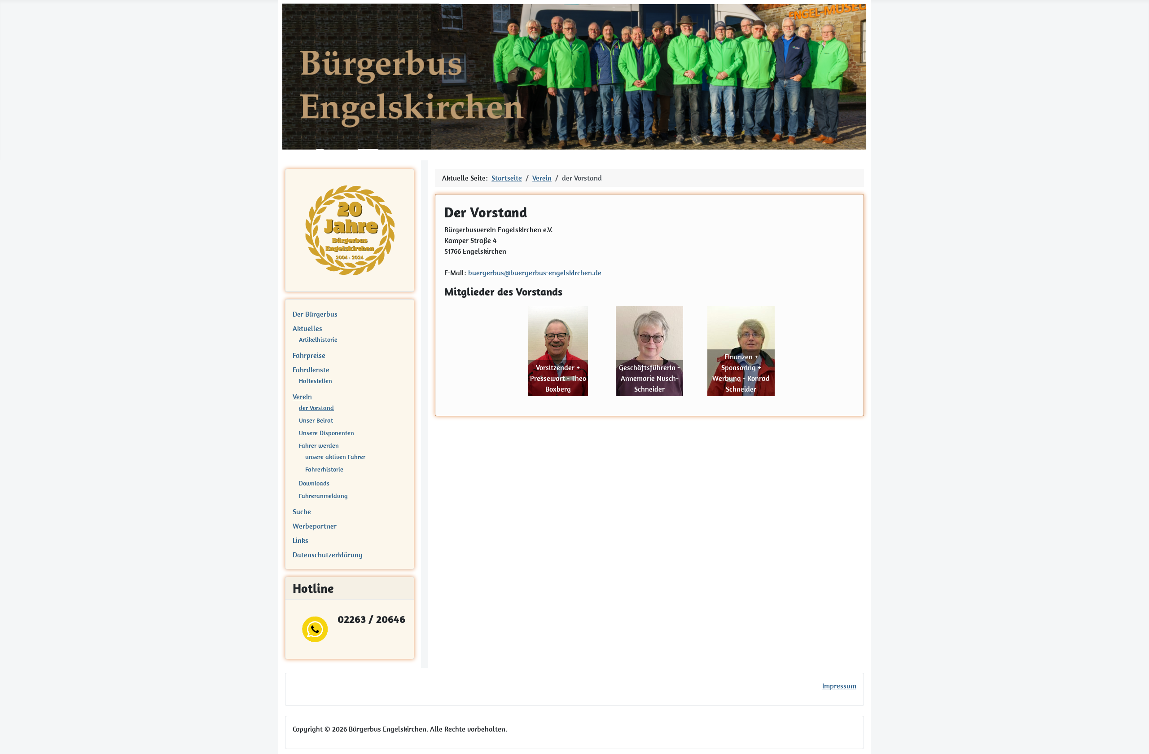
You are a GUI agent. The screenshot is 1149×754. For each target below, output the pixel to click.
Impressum (839, 685)
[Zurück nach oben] (1133, 737)
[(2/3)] (649, 351)
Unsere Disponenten (326, 433)
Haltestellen (315, 381)
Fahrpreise (309, 355)
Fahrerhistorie (324, 469)
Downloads (314, 483)
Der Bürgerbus (315, 313)
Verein (302, 396)
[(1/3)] (558, 351)
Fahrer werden (319, 445)
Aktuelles (307, 328)
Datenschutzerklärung (328, 554)
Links (300, 540)
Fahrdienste (311, 369)
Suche (302, 511)
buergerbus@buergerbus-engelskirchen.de (534, 272)
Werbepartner (315, 525)
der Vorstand (316, 408)
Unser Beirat (316, 420)
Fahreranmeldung (323, 496)
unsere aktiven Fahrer (335, 457)
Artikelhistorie (318, 339)
